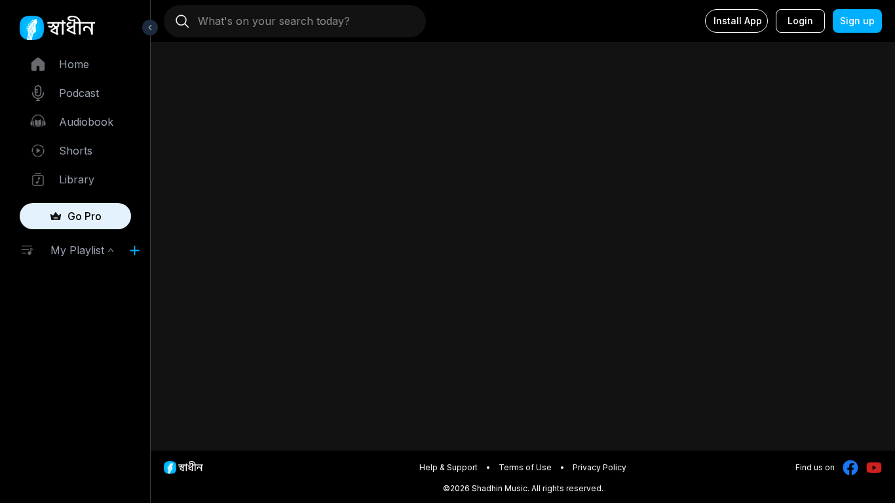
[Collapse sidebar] (150, 27)
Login (800, 20)
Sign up (857, 20)
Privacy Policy (599, 467)
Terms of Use (525, 467)
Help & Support (448, 467)
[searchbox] (300, 21)
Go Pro (84, 216)
